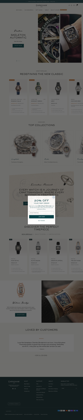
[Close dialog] (54, 197)
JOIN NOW (41, 216)
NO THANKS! (41, 220)
